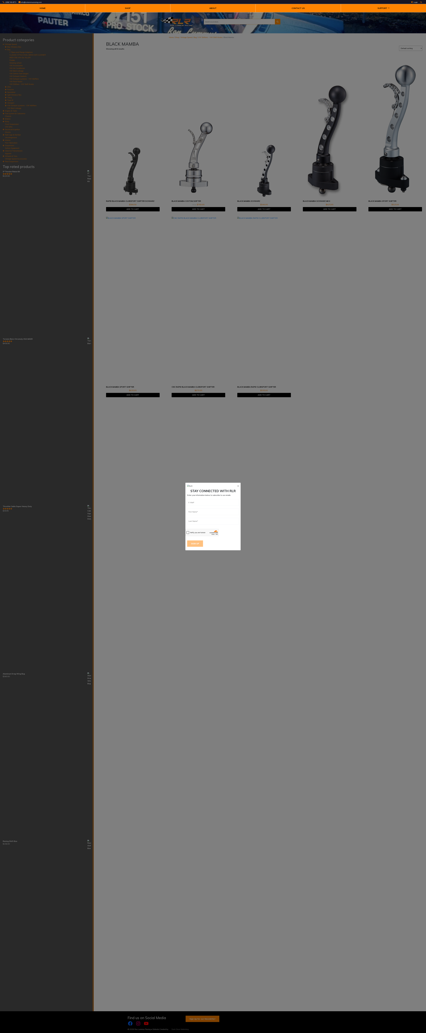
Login (416, 2)
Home (42, 8)
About (213, 8)
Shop (128, 8)
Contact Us (298, 8)
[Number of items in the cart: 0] (421, 2)
